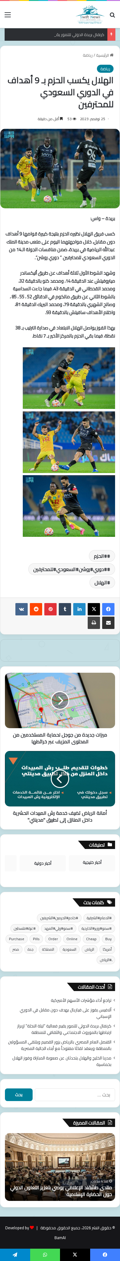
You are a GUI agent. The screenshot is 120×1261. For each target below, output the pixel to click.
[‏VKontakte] (21, 609)
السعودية (69, 949)
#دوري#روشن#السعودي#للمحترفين (70, 569)
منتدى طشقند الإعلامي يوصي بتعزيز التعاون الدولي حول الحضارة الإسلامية (61, 1191)
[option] (60, 1167)
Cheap (91, 938)
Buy (108, 938)
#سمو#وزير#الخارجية (97, 928)
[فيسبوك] (108, 609)
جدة (31, 949)
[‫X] (94, 609)
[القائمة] (8, 17)
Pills (36, 938)
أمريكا (107, 949)
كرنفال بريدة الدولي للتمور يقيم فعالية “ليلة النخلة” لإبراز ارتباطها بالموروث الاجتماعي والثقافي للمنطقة (64, 1029)
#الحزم (100, 556)
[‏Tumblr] (65, 609)
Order (53, 938)
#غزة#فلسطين (25, 928)
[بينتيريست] (50, 609)
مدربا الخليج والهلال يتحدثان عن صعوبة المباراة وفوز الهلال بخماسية (61, 1061)
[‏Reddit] (36, 609)
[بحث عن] (112, 17)
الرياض (89, 949)
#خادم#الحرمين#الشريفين (59, 917)
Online (72, 938)
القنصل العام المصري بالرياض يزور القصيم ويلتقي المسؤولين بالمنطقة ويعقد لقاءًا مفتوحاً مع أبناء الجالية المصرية (59, 1045)
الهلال (100, 582)
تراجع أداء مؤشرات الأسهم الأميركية (81, 1000)
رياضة (88, 55)
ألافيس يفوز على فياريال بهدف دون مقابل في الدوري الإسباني (65, 1013)
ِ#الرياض (106, 959)
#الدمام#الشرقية (99, 917)
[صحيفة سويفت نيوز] (90, 14)
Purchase (16, 938)
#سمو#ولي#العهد (58, 928)
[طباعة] (94, 623)
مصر (16, 949)
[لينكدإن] (79, 609)
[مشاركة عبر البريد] (108, 623)
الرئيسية (103, 55)
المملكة (48, 949)
